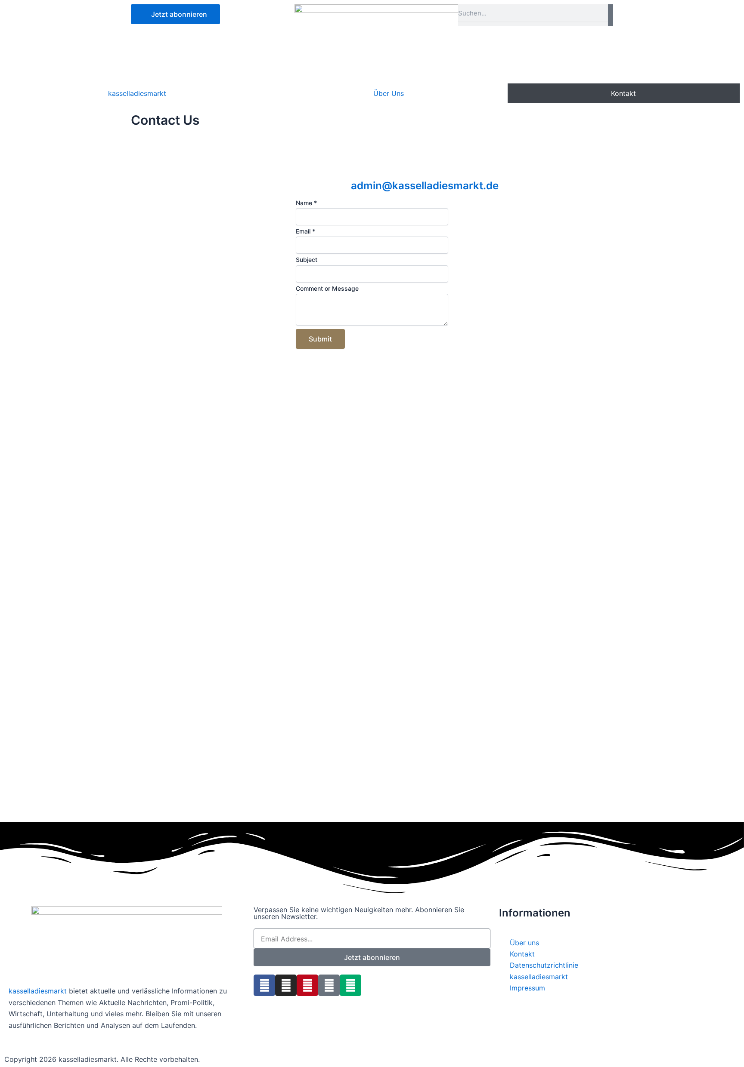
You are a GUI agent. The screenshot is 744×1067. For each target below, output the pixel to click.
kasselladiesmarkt (137, 93)
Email (305, 231)
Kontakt (623, 93)
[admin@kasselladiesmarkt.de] (361, 165)
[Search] (610, 15)
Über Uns (388, 93)
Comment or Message (327, 288)
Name (306, 202)
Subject (306, 259)
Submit (320, 339)
